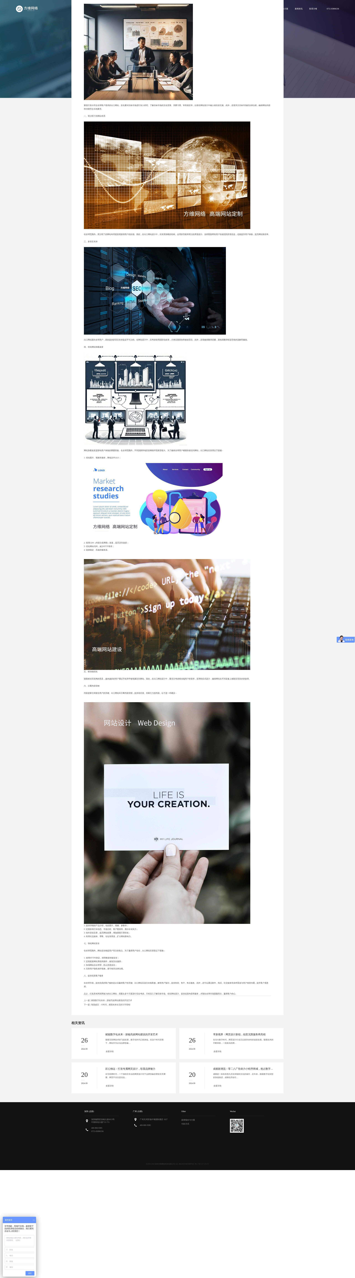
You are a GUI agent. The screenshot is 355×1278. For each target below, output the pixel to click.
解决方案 (284, 9)
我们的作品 (269, 9)
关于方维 (239, 9)
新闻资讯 (299, 9)
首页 (227, 9)
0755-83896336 (97, 1131)
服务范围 (253, 9)
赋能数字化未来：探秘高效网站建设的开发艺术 (111, 1000)
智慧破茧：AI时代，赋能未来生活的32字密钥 (110, 1005)
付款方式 (185, 1124)
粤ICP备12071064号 (202, 1164)
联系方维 (313, 9)
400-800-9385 (96, 1128)
